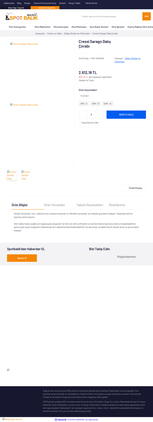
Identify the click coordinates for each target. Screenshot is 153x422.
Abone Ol (22, 258)
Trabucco (47, 333)
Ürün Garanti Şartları (88, 346)
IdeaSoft (130, 369)
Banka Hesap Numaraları (90, 333)
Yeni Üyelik (119, 323)
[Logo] (20, 16)
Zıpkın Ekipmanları (15, 351)
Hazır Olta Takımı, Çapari (18, 337)
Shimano (47, 319)
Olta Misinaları (79, 26)
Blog (19, 3)
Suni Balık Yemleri (99, 26)
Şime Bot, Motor (14, 356)
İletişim (62, 3)
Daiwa (45, 328)
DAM (45, 351)
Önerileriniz (117, 205)
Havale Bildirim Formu (124, 328)
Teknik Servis (91, 3)
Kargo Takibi (75, 3)
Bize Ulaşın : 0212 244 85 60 (77, 291)
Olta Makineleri (43, 26)
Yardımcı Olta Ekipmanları (18, 346)
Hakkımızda (9, 3)
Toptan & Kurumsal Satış (44, 3)
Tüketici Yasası (121, 351)
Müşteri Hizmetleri (87, 323)
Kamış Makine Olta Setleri (18, 342)
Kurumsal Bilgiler (86, 337)
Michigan (47, 337)
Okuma (46, 323)
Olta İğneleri (118, 26)
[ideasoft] (61, 419)
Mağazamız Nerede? (88, 328)
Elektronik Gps (13, 360)
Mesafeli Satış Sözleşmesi (126, 346)
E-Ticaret (141, 369)
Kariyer (27, 3)
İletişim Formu (121, 319)
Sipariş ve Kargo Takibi (125, 333)
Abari (45, 346)
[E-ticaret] (76, 419)
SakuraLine (48, 342)
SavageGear (48, 356)
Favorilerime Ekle (89, 122)
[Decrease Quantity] (83, 114)
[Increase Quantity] (99, 114)
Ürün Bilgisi (19, 205)
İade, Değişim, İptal (123, 337)
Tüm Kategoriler (17, 26)
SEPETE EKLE (126, 114)
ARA (147, 16)
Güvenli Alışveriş (122, 342)
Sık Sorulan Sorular (87, 342)
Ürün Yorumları (54, 205)
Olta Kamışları (61, 26)
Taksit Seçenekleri (89, 205)
